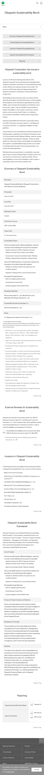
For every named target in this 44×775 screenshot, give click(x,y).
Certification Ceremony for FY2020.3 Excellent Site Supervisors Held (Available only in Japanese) (20, 373)
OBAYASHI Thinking (31, 763)
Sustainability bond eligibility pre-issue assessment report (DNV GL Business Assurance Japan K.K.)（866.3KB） (23, 432)
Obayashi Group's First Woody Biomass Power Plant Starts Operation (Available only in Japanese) (22, 389)
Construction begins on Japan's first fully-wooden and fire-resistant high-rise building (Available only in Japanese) (22, 360)
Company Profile (30, 752)
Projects (27, 746)
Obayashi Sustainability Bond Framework (22, 55)
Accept (37, 769)
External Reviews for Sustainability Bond (22, 42)
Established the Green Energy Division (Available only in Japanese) (21, 347)
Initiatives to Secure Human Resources (16, 377)
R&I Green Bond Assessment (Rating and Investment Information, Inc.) (21, 438)
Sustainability (29, 758)
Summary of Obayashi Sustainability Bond (22, 36)
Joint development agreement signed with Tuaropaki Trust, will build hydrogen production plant (22, 384)
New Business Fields (11, 380)
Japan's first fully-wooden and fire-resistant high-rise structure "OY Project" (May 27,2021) (23, 341)
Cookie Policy (10, 772)
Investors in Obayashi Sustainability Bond (22, 48)
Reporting (22, 61)
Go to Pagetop (41, 740)
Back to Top (37, 396)
